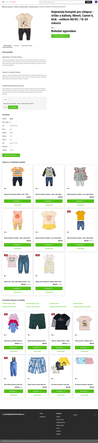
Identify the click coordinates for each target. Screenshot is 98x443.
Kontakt (75, 415)
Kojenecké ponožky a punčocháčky (82, 306)
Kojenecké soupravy (33, 6)
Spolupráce (43, 416)
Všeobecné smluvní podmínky (8, 441)
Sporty (58, 428)
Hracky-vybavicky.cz (8, 6)
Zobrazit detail (17, 205)
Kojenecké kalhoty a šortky (9, 306)
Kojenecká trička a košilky (9, 303)
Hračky (58, 416)
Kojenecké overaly (54, 303)
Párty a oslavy (60, 419)
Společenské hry (60, 422)
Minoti (11, 118)
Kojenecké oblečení (23, 6)
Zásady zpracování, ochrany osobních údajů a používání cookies (27, 441)
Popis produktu (7, 45)
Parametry (16, 45)
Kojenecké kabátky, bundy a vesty (58, 306)
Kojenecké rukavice (78, 303)
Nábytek (58, 434)
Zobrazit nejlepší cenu (10, 155)
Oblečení (16, 6)
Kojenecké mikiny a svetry (32, 303)
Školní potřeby (60, 425)
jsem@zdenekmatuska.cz (14, 414)
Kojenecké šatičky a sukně (33, 306)
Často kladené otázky (26, 45)
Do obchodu (13, 107)
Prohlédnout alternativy (59, 36)
